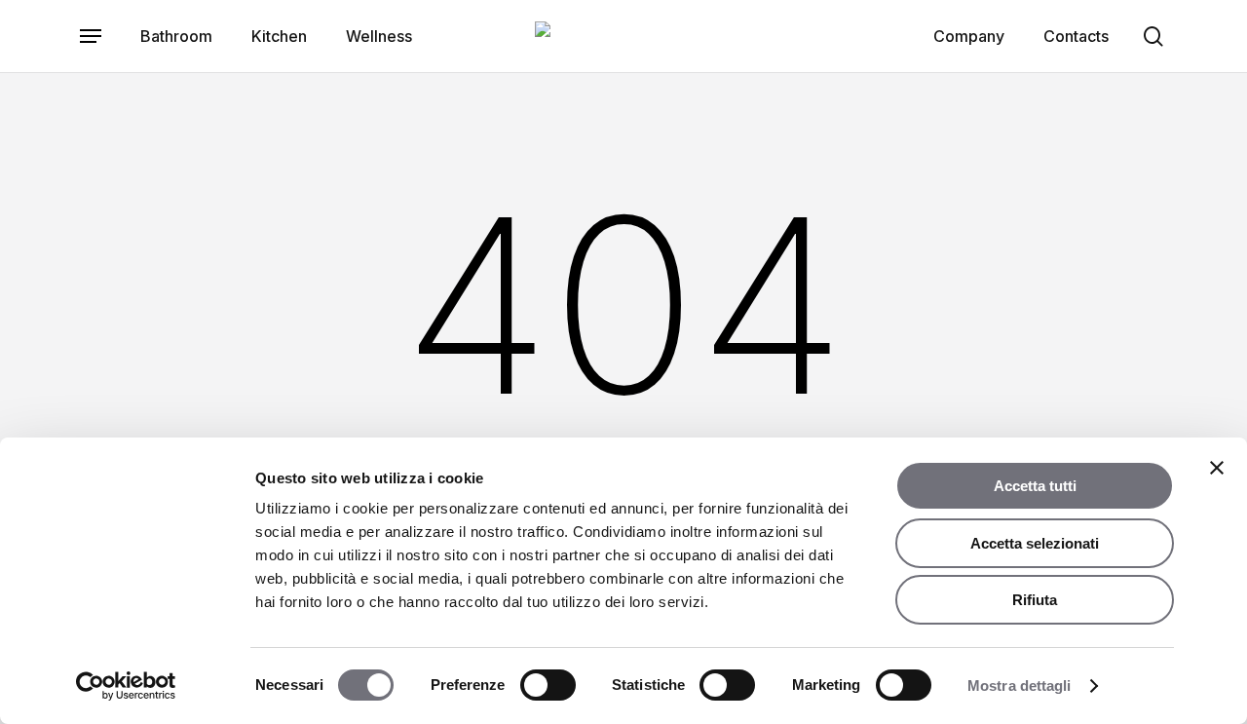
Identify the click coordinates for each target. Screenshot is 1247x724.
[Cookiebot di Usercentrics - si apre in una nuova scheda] (126, 686)
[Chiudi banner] (1217, 468)
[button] (90, 36)
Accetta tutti (1035, 485)
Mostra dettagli (1019, 685)
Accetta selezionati (1034, 543)
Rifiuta (1034, 599)
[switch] (548, 685)
